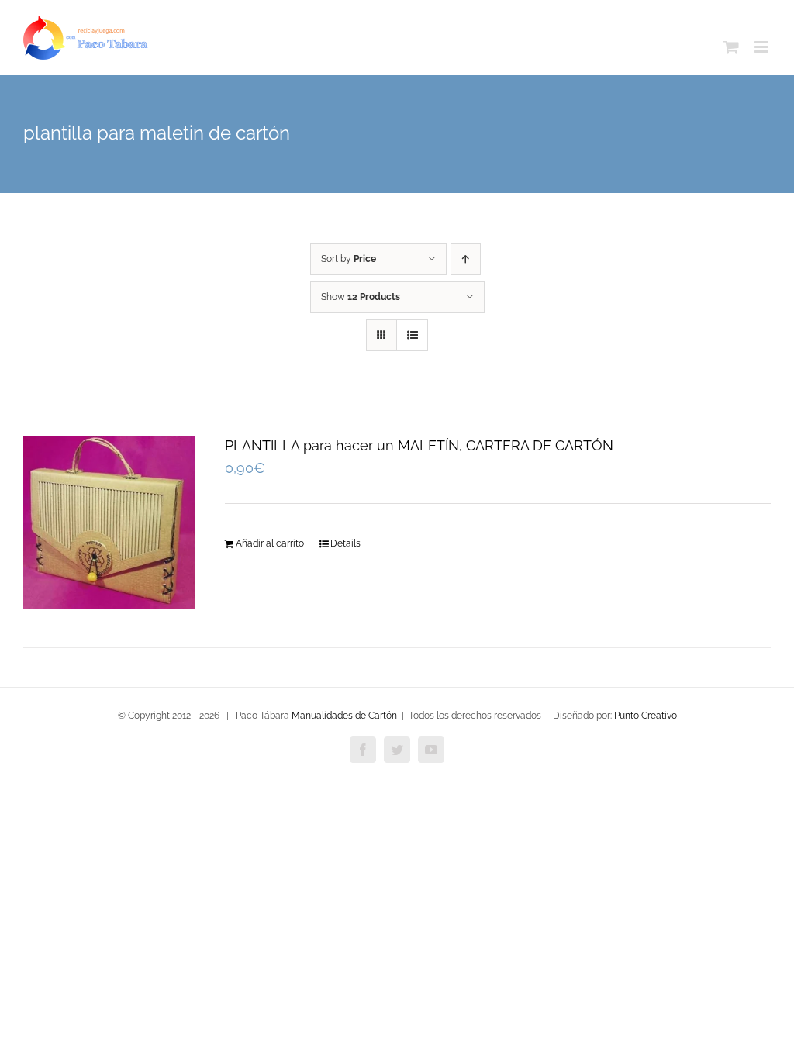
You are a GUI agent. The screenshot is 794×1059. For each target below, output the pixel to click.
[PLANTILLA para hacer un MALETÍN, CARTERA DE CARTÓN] (109, 522)
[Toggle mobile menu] (762, 47)
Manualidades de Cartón (344, 715)
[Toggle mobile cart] (731, 47)
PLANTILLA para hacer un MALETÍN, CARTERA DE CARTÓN (419, 445)
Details (345, 543)
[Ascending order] (466, 259)
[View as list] (412, 335)
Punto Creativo (645, 715)
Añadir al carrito (270, 543)
